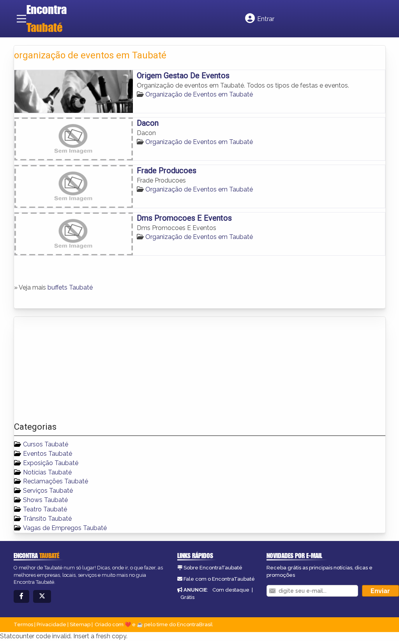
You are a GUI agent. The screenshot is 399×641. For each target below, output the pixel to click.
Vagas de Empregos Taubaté (65, 528)
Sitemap (80, 624)
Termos (23, 624)
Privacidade (51, 624)
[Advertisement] (72, 369)
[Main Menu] (21, 18)
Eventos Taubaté (47, 453)
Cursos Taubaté (45, 444)
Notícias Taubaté (47, 472)
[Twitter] (42, 596)
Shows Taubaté (45, 500)
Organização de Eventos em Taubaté (199, 94)
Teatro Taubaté (45, 509)
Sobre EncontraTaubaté (213, 568)
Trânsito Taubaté (47, 518)
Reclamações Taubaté (55, 481)
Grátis (187, 597)
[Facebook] (21, 596)
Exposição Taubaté (50, 463)
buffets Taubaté (70, 287)
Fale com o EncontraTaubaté (219, 579)
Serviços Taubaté (48, 490)
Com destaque (230, 590)
